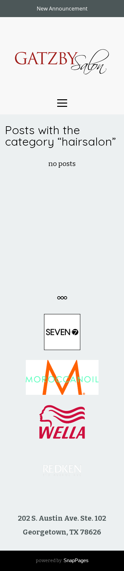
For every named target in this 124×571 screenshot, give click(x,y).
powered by (62, 560)
